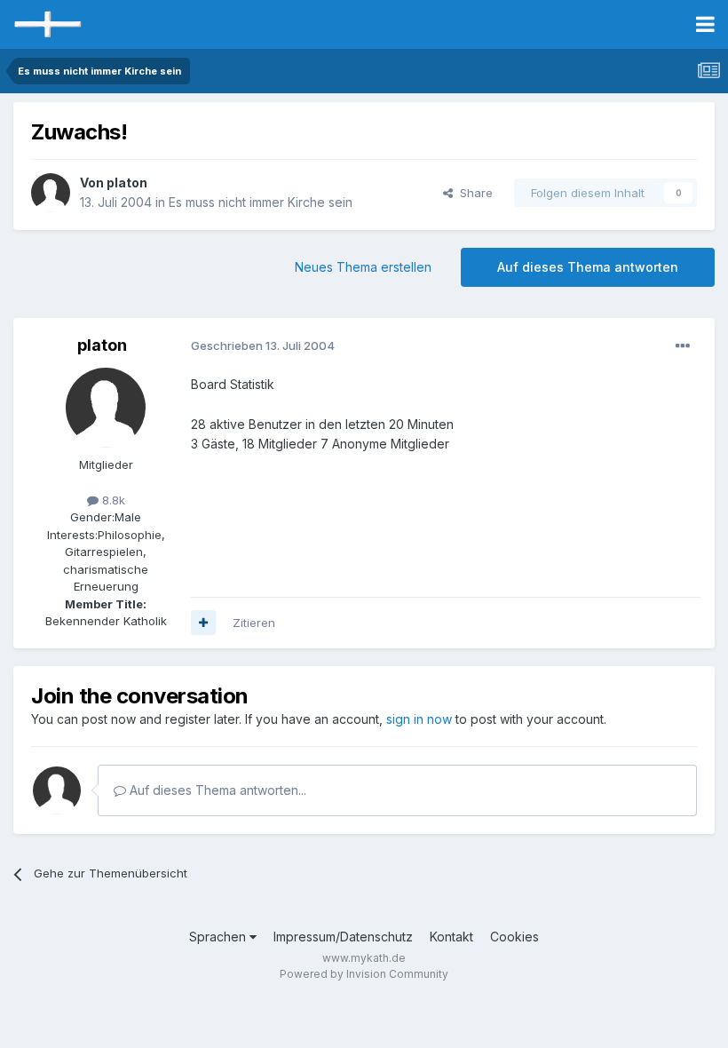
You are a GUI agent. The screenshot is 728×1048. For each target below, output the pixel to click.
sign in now (419, 718)
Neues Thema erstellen (363, 266)
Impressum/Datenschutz (343, 936)
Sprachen (219, 936)
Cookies (514, 936)
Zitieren (254, 622)
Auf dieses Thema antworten (587, 266)
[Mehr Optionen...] (682, 346)
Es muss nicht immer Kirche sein (260, 202)
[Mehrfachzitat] (203, 622)
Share (473, 193)
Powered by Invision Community (364, 974)
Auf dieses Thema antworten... (216, 790)
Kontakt (451, 936)
